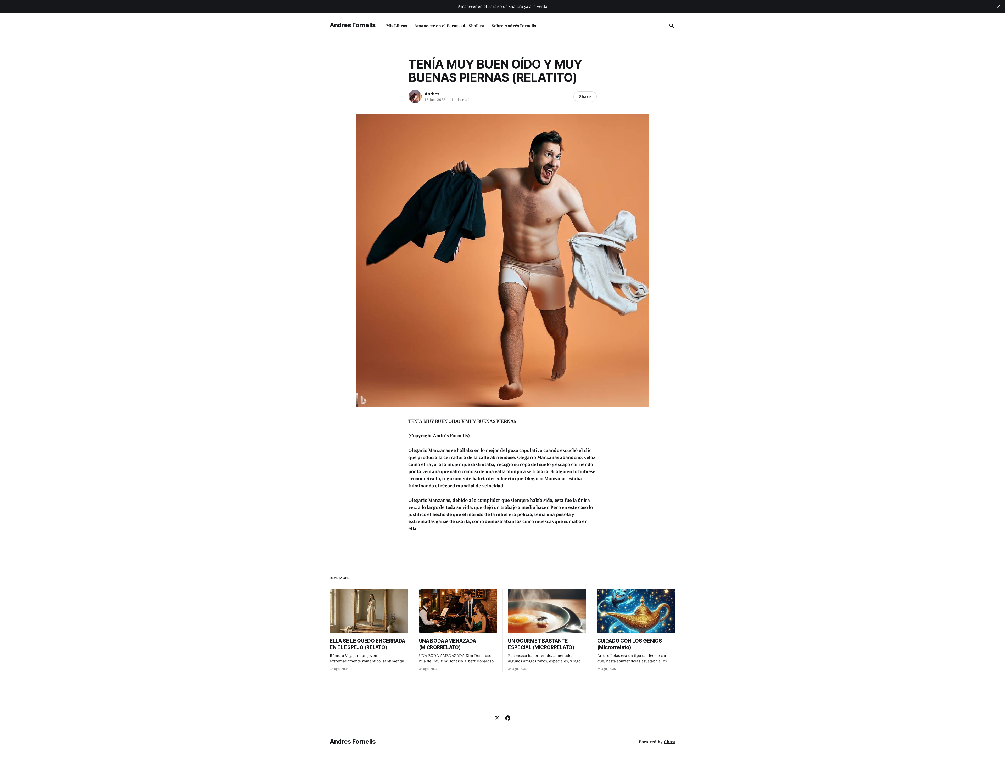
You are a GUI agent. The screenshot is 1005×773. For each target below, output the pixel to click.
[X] (497, 718)
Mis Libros (396, 25)
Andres (432, 93)
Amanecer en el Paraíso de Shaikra (449, 25)
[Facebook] (507, 718)
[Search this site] (671, 25)
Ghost (669, 741)
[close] (999, 6)
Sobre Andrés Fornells (514, 25)
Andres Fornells (353, 25)
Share (585, 96)
